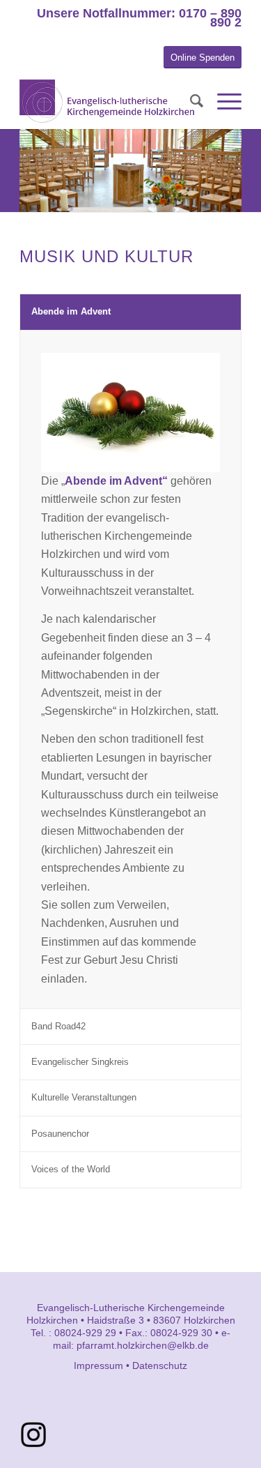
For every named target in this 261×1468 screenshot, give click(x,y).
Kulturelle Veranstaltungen (83, 1097)
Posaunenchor (60, 1133)
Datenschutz (159, 1365)
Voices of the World (70, 1169)
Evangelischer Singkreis (80, 1062)
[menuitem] (189, 101)
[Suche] (189, 101)
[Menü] (222, 101)
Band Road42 (58, 1026)
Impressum (98, 1365)
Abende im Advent (71, 311)
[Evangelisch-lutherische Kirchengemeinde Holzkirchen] (108, 101)
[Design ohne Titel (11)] (33, 1434)
